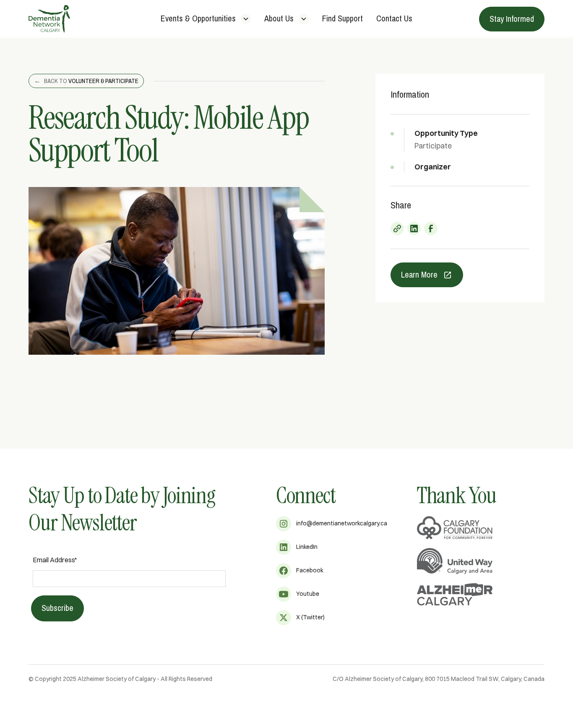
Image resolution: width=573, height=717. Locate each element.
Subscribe (57, 608)
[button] (206, 19)
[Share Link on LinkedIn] (414, 228)
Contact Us (394, 18)
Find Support (342, 18)
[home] (82, 19)
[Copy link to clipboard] (397, 228)
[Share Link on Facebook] (431, 228)
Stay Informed (512, 19)
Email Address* (55, 560)
